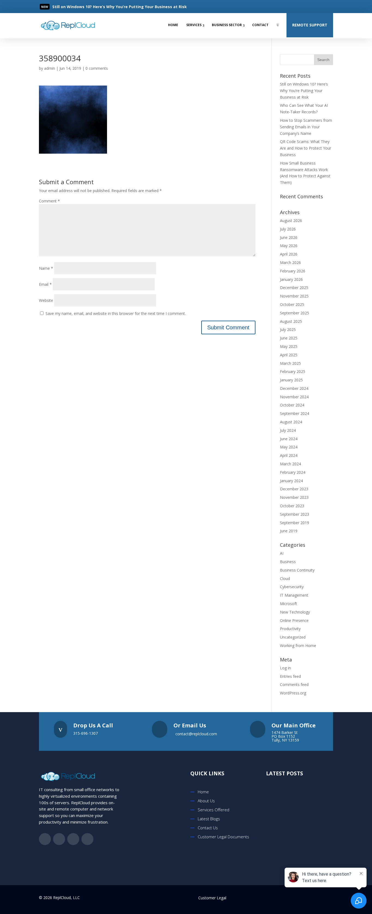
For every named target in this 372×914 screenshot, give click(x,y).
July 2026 (288, 229)
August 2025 (291, 321)
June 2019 (288, 530)
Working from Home (298, 645)
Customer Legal (212, 897)
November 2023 (294, 497)
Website (46, 300)
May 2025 (288, 346)
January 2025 (291, 379)
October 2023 (292, 505)
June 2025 (288, 338)
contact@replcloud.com (196, 733)
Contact (260, 25)
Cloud (285, 578)
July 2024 (288, 430)
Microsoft (288, 603)
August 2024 (291, 421)
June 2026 (288, 237)
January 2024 (291, 480)
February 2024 (292, 472)
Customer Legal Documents (223, 836)
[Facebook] (295, 6)
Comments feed (294, 684)
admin (49, 68)
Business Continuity (297, 570)
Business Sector (227, 25)
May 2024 (288, 447)
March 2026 (290, 262)
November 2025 (294, 296)
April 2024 (288, 455)
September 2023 (294, 514)
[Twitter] (306, 6)
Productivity (290, 628)
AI (281, 553)
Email (45, 284)
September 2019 (294, 522)
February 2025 (292, 371)
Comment (49, 201)
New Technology (295, 612)
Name (46, 268)
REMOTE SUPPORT (309, 25)
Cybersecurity (292, 586)
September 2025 (294, 312)
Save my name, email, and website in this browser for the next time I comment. (115, 313)
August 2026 (291, 220)
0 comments (97, 68)
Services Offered (213, 809)
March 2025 (290, 363)
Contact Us (208, 827)
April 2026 (288, 254)
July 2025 (288, 329)
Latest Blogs (209, 818)
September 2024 (294, 413)
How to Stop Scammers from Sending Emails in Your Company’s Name (306, 127)
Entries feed (290, 676)
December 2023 (294, 488)
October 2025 (292, 304)
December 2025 (294, 287)
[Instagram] (328, 6)
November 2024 (294, 396)
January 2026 (291, 279)
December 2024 (294, 388)
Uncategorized (293, 637)
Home (173, 25)
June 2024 (288, 438)
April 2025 (288, 354)
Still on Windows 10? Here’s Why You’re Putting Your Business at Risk (304, 90)
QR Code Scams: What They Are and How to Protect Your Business (305, 148)
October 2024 (292, 405)
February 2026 (292, 271)
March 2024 (290, 463)
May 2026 (288, 245)
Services (194, 25)
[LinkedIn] (317, 6)
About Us (206, 800)
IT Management (294, 595)
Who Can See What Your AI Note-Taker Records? (306, 846)
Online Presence (294, 620)
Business (288, 561)
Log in (285, 667)
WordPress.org (293, 693)
